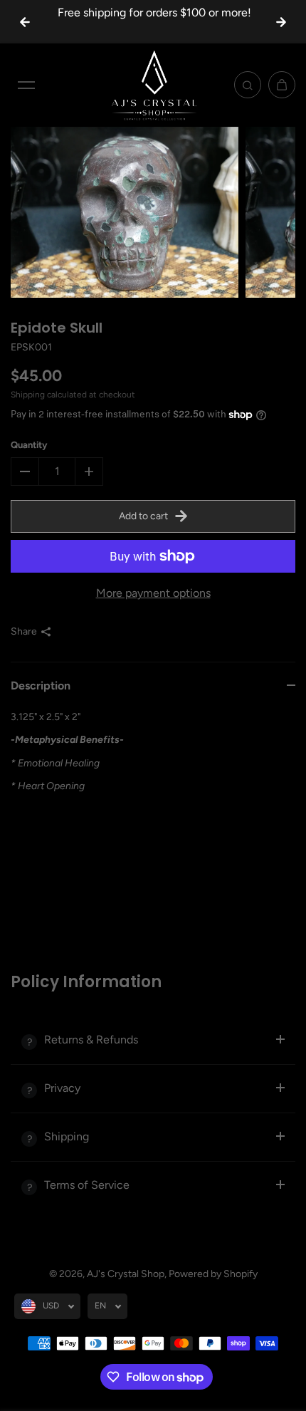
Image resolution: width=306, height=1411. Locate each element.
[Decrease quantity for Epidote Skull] (25, 471)
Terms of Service (87, 1185)
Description (40, 685)
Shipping (28, 395)
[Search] (247, 84)
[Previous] (25, 22)
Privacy (62, 1088)
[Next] (281, 22)
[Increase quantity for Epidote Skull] (89, 471)
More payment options (153, 593)
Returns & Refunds (91, 1039)
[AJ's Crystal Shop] (153, 84)
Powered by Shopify (213, 1274)
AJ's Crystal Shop (125, 1274)
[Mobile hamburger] (26, 84)
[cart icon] (281, 84)
